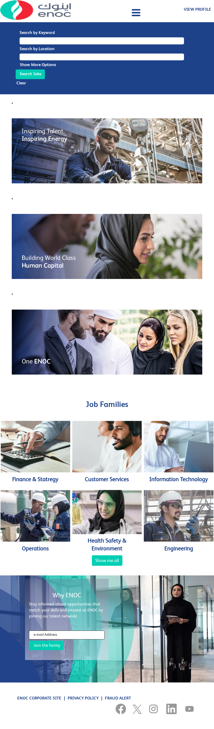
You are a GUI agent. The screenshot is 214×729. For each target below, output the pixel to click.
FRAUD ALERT (118, 698)
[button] (106, 13)
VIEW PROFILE (197, 10)
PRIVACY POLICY (83, 698)
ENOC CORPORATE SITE (39, 698)
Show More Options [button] (38, 65)
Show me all (107, 560)
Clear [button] (21, 83)
